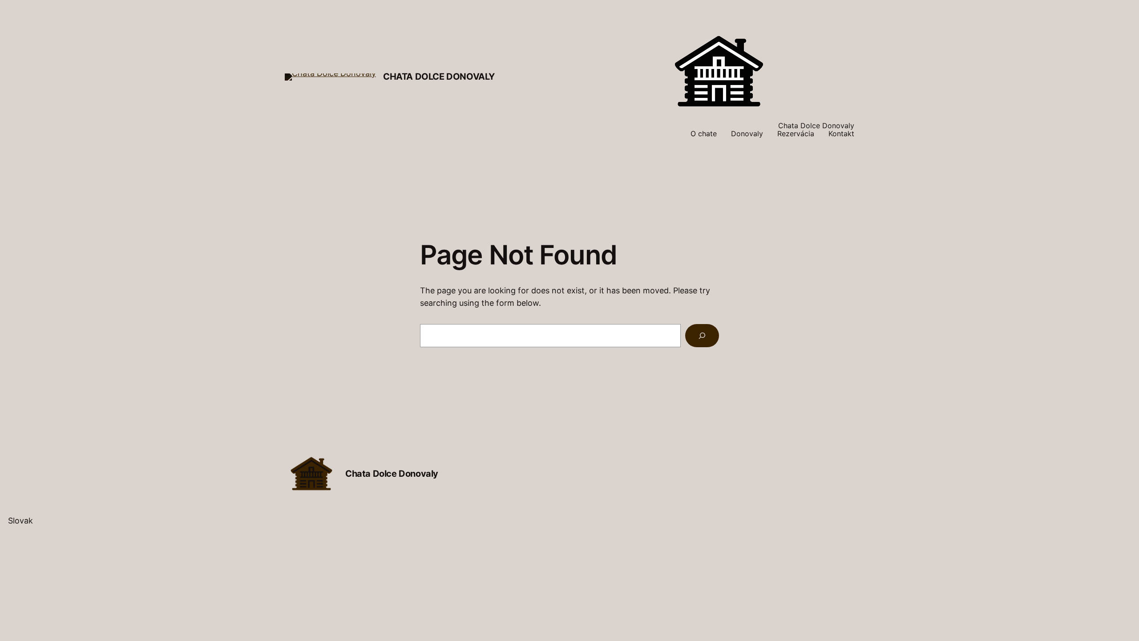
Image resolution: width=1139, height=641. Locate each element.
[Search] (702, 335)
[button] (569, 521)
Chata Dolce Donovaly (439, 76)
